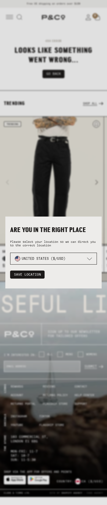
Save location (27, 275)
